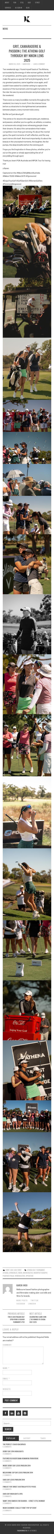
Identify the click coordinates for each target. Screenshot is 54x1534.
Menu (5, 28)
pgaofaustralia (8, 1276)
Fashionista (22, 1530)
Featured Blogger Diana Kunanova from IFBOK (20, 1458)
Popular (10, 1438)
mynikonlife (13, 1273)
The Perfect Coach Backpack (14, 1444)
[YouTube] (18, 1413)
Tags (43, 1438)
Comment (7, 1344)
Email (6, 1378)
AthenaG (6, 1273)
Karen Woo (26, 64)
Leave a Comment (39, 64)
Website (7, 1389)
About (7, 2)
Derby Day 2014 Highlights (13, 1451)
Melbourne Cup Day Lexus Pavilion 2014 (18, 1472)
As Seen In (18, 7)
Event (8, 1270)
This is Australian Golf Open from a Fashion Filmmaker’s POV (16, 1319)
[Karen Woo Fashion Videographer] (27, 19)
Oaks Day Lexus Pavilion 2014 (14, 1479)
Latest (27, 1438)
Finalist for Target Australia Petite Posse (19, 1486)
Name (6, 1368)
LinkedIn (32, 1303)
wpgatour (29, 1276)
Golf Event (18, 1270)
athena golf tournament (36, 1270)
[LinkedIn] (12, 1413)
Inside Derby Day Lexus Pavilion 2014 (17, 1465)
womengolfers (20, 1276)
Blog (27, 7)
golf (11, 1270)
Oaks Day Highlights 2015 (13, 1493)
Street (37, 2)
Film (14, 2)
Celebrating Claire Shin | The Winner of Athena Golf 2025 (37, 1319)
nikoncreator (28, 1273)
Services (8, 7)
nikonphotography (40, 1273)
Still (22, 2)
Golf (29, 2)
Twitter (34, 1300)
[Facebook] (5, 1413)
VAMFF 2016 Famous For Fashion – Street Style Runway (24, 1500)
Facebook (21, 1303)
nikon (20, 1273)
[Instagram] (25, 1413)
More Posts (22, 1300)
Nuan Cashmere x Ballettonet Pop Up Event (19, 1507)
